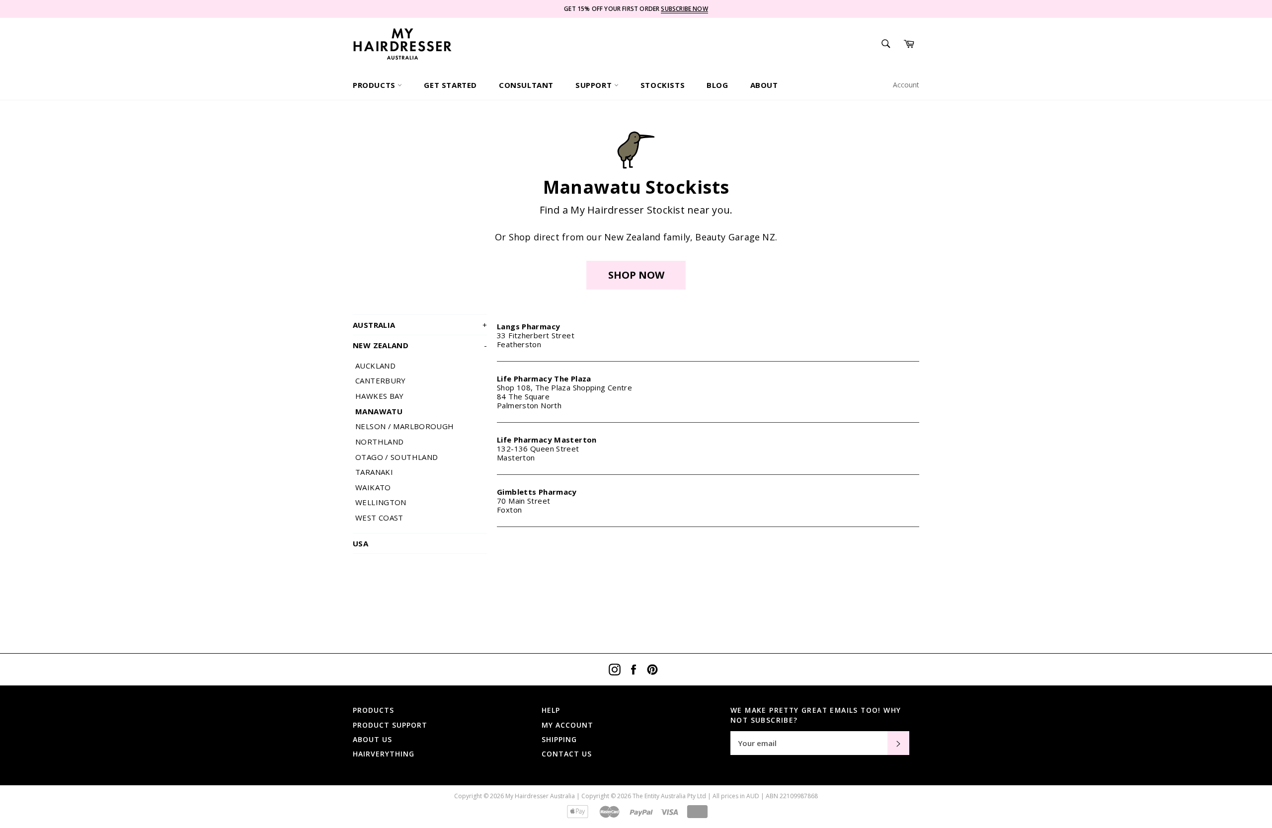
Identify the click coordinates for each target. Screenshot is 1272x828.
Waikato (373, 487)
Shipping (559, 739)
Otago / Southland (396, 457)
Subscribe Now (684, 8)
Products (375, 85)
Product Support (390, 725)
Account (906, 84)
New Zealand (420, 345)
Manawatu (378, 411)
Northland (379, 442)
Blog (717, 85)
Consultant (526, 85)
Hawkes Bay (379, 396)
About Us (372, 739)
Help (551, 710)
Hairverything (383, 753)
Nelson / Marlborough (404, 426)
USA (360, 543)
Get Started (450, 85)
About (764, 85)
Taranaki (374, 472)
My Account (567, 725)
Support (594, 85)
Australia (420, 325)
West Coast (379, 518)
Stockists (662, 85)
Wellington (380, 502)
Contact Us (567, 753)
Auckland (375, 366)
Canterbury (380, 380)
